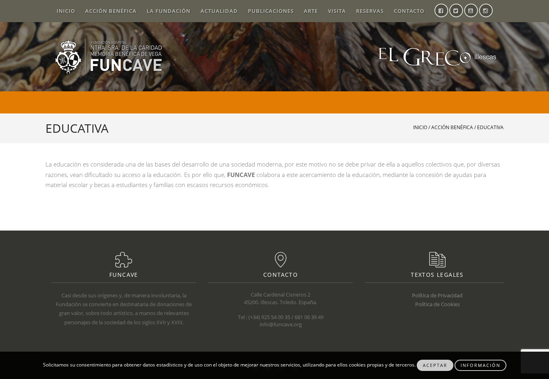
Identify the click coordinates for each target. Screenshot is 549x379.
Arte (311, 10)
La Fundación (169, 10)
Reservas (370, 10)
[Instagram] (486, 11)
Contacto (409, 10)
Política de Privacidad (437, 295)
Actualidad (219, 10)
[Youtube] (471, 11)
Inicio (66, 10)
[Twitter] (456, 11)
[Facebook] (441, 11)
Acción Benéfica (111, 10)
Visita (337, 10)
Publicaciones (271, 10)
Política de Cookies (437, 304)
